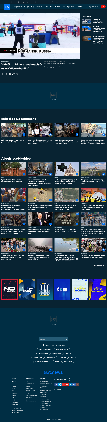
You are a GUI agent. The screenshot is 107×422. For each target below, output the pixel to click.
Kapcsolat (43, 396)
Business (39, 7)
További (42, 378)
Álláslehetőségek (44, 399)
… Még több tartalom (52, 67)
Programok (15, 402)
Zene (67, 353)
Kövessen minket (30, 390)
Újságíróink (15, 404)
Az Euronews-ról (44, 381)
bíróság (57, 361)
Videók (13, 400)
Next (51, 7)
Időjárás (28, 386)
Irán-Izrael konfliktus (45, 349)
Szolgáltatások (30, 378)
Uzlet (56, 203)
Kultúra (57, 7)
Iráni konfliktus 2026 (62, 349)
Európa (26, 7)
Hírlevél (59, 389)
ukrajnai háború (43, 353)
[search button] (52, 2)
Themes (14, 378)
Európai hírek (32, 177)
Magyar (5, 2)
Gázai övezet (68, 361)
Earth (63, 7)
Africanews (29, 397)
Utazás (46, 7)
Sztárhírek (63, 357)
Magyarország (51, 357)
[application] (40, 36)
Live (103, 6)
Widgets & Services (31, 395)
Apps (27, 393)
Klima (56, 177)
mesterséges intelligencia (42, 361)
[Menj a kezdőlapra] (7, 7)
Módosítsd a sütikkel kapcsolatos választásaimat (45, 407)
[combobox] (61, 2)
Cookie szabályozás (45, 390)
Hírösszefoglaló (30, 383)
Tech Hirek (84, 253)
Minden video (98, 265)
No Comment (5, 138)
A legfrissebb (18, 7)
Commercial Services (46, 383)
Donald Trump (38, 357)
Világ (32, 7)
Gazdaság (84, 203)
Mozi (72, 357)
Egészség (70, 7)
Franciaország (56, 353)
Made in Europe (85, 177)
